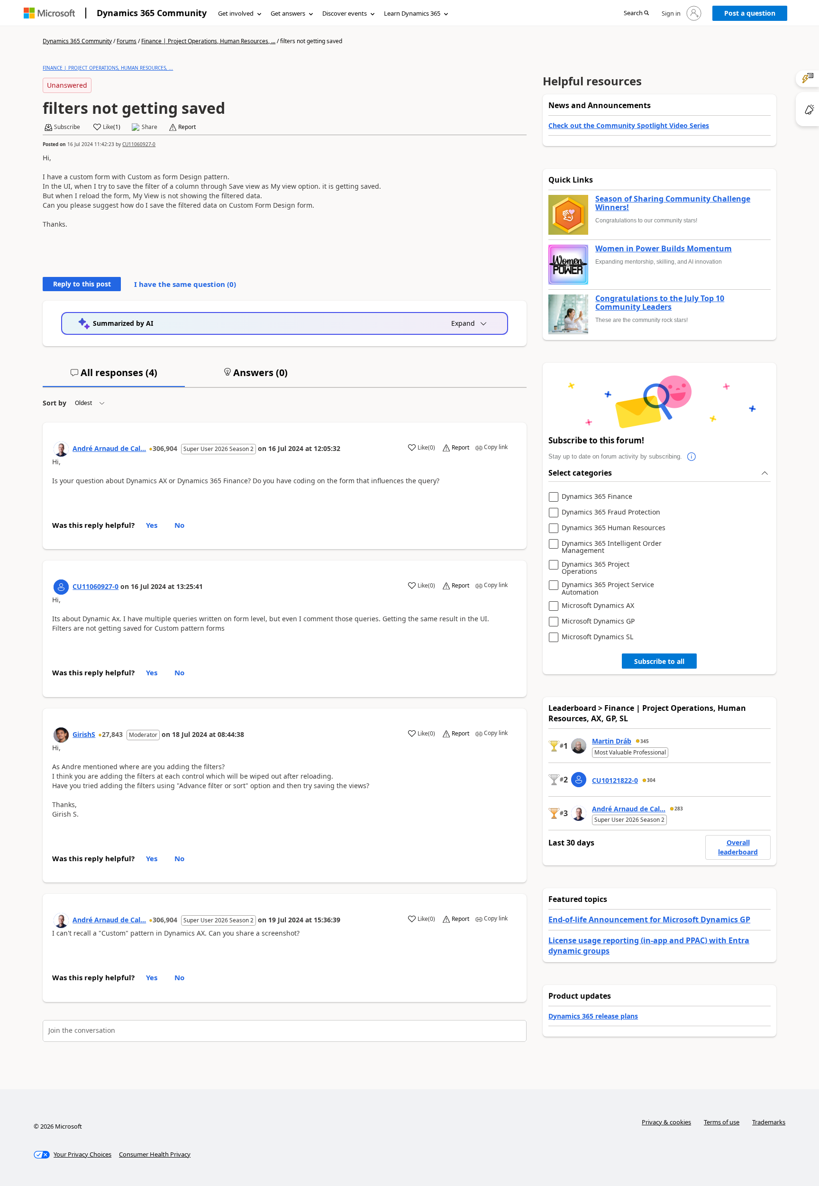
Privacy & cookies (666, 1122)
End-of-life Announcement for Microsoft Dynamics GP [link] (649, 919)
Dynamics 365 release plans (593, 1016)
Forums (126, 41)
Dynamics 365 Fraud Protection (611, 512)
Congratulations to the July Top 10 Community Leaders (659, 302)
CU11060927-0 (138, 144)
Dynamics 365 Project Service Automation (608, 588)
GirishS (84, 734)
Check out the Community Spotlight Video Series (628, 125)
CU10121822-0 (615, 780)
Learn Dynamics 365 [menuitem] (412, 13)
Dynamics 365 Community (152, 12)
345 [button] (644, 741)
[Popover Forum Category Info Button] (691, 456)
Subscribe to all (659, 661)
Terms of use (721, 1122)
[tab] (114, 376)
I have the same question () (185, 284)
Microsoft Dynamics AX (598, 606)
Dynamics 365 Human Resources (613, 528)
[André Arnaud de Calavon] (61, 449)
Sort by (54, 402)
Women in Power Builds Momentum (663, 249)
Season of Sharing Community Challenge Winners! (672, 203)
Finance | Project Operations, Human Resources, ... (208, 41)
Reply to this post (82, 283)
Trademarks (768, 1122)
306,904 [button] (165, 448)
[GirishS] (61, 735)
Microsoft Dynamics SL (597, 637)
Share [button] (149, 127)
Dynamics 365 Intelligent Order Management (612, 547)
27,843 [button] (112, 734)
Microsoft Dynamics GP (598, 621)
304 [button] (651, 780)
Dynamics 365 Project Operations (595, 568)
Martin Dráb (611, 740)
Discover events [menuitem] (344, 13)
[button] (636, 13)
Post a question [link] (749, 13)
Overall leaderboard (738, 847)
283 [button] (678, 808)
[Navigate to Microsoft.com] (49, 13)
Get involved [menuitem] (236, 13)
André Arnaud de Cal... (109, 448)
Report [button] (187, 127)
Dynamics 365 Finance (597, 497)
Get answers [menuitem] (288, 13)
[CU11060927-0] (61, 587)
